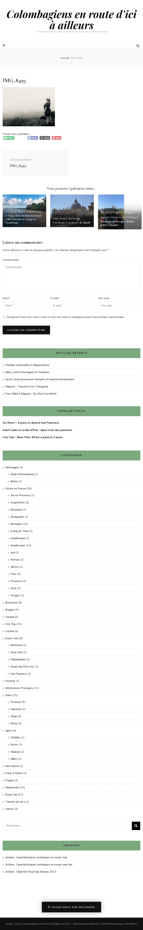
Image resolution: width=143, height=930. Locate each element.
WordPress (131, 923)
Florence (15, 702)
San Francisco (18, 674)
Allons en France (15, 211)
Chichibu (15, 737)
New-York (16, 652)
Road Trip (66, 218)
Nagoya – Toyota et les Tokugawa (26, 386)
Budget (105, 217)
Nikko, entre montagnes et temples (27, 372)
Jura (12, 552)
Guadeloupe (34, 211)
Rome (76, 218)
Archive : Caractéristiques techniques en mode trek (36, 857)
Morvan (15, 560)
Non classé (12, 766)
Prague (9, 780)
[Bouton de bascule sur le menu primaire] (4, 45)
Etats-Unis (12, 638)
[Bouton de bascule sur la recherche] (138, 45)
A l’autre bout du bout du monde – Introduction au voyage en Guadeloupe (23, 219)
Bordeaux (16, 510)
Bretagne (127, 213)
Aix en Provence (20, 495)
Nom (6, 298)
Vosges (15, 595)
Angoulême (17, 502)
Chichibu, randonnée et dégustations (27, 365)
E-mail (54, 298)
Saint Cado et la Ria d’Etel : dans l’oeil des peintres (37, 430)
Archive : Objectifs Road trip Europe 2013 (30, 872)
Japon (8, 731)
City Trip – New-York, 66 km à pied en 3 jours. (33, 437)
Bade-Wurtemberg (22, 474)
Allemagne (12, 467)
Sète (13, 588)
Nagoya (15, 752)
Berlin (14, 481)
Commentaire (11, 260)
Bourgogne (17, 517)
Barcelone (11, 603)
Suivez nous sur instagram (73, 907)
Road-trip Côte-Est (22, 667)
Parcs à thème (14, 773)
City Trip (10, 624)
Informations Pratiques (124, 217)
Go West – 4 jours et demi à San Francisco (31, 423)
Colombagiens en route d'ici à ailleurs (71, 19)
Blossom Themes (99, 923)
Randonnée (12, 787)
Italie (56, 218)
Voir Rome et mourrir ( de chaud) (71, 222)
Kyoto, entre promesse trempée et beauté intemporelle (39, 379)
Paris (13, 574)
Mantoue (15, 709)
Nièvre (14, 567)
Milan (13, 716)
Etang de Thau (19, 531)
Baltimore (16, 645)
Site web (103, 298)
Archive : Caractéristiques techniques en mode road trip (38, 865)
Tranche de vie (14, 802)
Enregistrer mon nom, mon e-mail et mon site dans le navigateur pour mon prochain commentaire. (65, 317)
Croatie (9, 631)
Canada (9, 617)
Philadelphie (18, 659)
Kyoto (14, 745)
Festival (10, 681)
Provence (16, 581)
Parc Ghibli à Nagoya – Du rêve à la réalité (31, 394)
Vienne (9, 809)
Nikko (13, 759)
